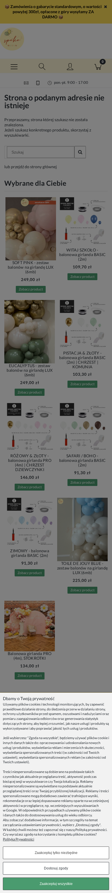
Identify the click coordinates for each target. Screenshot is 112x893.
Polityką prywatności (91, 830)
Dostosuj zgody (56, 868)
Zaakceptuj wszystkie (56, 884)
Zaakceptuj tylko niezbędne (56, 853)
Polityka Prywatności (18, 839)
